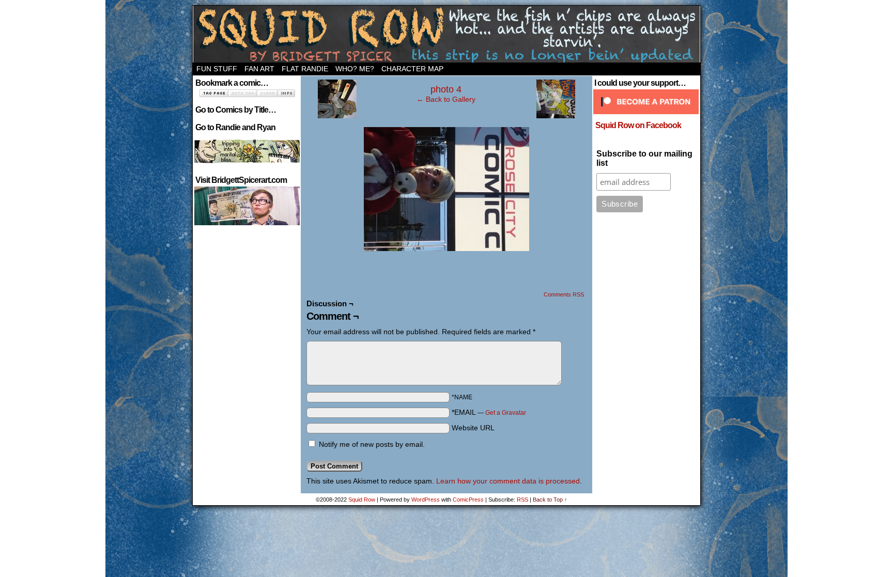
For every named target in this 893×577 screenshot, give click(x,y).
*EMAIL (489, 412)
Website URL (473, 428)
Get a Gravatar (505, 412)
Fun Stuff (216, 69)
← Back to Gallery (446, 99)
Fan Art (259, 69)
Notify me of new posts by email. (372, 444)
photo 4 (445, 89)
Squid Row (446, 34)
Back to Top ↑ (550, 499)
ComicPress (468, 499)
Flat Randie (305, 69)
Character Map (412, 69)
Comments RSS (564, 294)
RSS (522, 499)
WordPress (425, 499)
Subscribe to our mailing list (644, 158)
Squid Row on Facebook (638, 125)
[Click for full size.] (446, 248)
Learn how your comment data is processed (508, 481)
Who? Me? (354, 69)
